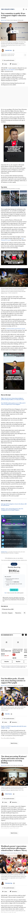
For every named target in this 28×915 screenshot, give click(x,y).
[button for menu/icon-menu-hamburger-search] (26, 9)
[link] (7, 9)
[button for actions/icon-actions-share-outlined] (25, 55)
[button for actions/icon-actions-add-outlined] (13, 50)
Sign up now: (3, 20)
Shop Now (6, 661)
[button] (23, 9)
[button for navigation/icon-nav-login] (23, 9)
